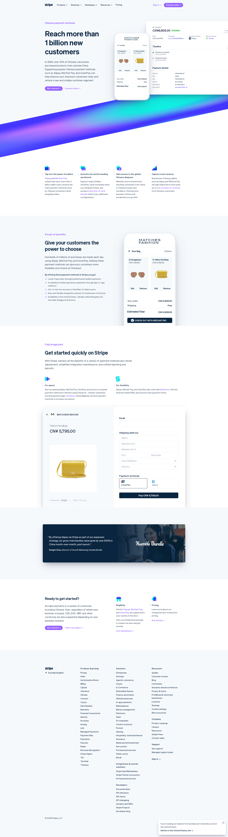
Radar (83, 746)
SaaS (118, 717)
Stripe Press (157, 734)
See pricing (157, 620)
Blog (154, 680)
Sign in (156, 5)
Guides (155, 672)
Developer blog (123, 811)
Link (82, 728)
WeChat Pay (61, 178)
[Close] (223, 823)
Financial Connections (90, 713)
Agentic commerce (125, 680)
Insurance (120, 739)
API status (120, 796)
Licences (156, 701)
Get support (157, 748)
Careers (155, 727)
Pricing (119, 5)
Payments (85, 739)
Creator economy (124, 724)
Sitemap (155, 705)
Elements (165, 389)
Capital (83, 687)
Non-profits (121, 746)
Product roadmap (160, 723)
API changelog (122, 800)
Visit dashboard (124, 630)
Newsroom (157, 730)
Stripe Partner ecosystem (128, 775)
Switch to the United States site (175, 830)
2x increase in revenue (169, 187)
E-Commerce (122, 687)
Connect (84, 698)
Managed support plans (162, 752)
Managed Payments (89, 731)
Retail (118, 757)
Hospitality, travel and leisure (129, 735)
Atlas (82, 676)
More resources (159, 712)
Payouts (84, 742)
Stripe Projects (123, 807)
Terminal (84, 761)
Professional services (126, 750)
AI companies (122, 720)
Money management (125, 709)
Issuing (83, 724)
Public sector (122, 753)
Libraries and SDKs (124, 804)
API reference (122, 792)
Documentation (123, 789)
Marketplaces (122, 706)
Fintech (119, 728)
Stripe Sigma (86, 753)
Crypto (83, 702)
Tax (82, 757)
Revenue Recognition (90, 750)
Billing (83, 683)
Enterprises (121, 672)
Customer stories (160, 676)
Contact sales (172, 5)
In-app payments (124, 702)
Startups (120, 676)
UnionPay (124, 612)
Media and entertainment (127, 742)
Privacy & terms (159, 691)
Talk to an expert (73, 627)
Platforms (120, 713)
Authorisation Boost (89, 680)
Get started (53, 88)
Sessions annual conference (164, 687)
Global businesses (124, 698)
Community (157, 683)
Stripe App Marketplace (127, 771)
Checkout (70, 395)
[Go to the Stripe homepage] (48, 668)
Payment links (86, 735)
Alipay (48, 178)
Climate (83, 694)
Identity (84, 717)
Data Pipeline (86, 706)
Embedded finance (124, 691)
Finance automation (125, 694)
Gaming (119, 731)
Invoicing (84, 720)
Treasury (84, 765)
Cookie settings (159, 709)
